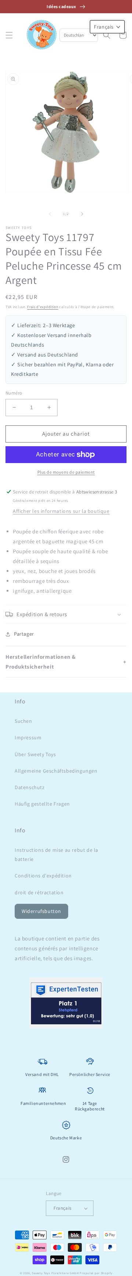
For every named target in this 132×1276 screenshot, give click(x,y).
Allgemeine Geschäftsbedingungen (56, 771)
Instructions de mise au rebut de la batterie (56, 854)
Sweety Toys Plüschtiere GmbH (55, 1273)
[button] (9, 35)
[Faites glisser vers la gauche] (50, 214)
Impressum (28, 737)
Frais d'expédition (42, 306)
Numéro (14, 393)
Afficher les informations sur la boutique (61, 511)
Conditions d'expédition (43, 875)
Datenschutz (30, 787)
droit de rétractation (39, 892)
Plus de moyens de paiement (66, 472)
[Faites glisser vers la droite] (82, 214)
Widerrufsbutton (41, 911)
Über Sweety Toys (35, 754)
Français (62, 1208)
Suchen (23, 721)
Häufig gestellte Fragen (42, 803)
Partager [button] (24, 633)
